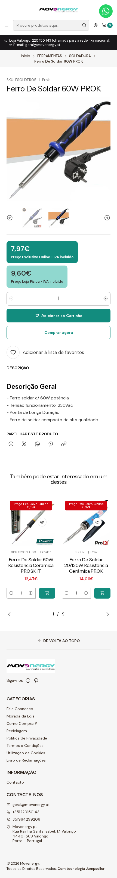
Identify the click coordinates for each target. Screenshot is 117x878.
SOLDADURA (80, 56)
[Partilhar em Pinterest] (50, 444)
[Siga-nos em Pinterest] (36, 680)
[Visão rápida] (42, 522)
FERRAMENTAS (49, 56)
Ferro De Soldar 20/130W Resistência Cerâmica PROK (86, 565)
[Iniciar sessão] (95, 25)
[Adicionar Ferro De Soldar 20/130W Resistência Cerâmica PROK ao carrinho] (102, 593)
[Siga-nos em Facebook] (28, 680)
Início (25, 56)
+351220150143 (26, 811)
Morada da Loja (21, 716)
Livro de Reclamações (26, 760)
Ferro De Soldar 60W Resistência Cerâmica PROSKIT (31, 565)
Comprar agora (58, 332)
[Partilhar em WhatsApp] (37, 444)
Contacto (15, 782)
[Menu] (6, 25)
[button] (58, 641)
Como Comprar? (22, 723)
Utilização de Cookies (26, 752)
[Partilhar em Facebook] (11, 444)
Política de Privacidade (27, 738)
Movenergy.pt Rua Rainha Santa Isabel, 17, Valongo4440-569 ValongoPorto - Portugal (44, 833)
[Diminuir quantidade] (11, 298)
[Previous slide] (11, 218)
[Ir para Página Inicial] (58, 9)
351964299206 (26, 819)
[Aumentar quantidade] (105, 298)
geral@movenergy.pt (31, 804)
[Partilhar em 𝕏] (24, 444)
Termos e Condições (25, 745)
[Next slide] (106, 218)
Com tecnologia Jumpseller (81, 868)
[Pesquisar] (84, 25)
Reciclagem (17, 730)
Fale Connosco (20, 708)
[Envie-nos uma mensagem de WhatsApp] (106, 11)
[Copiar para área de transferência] (63, 444)
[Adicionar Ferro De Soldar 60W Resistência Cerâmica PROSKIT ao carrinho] (47, 593)
